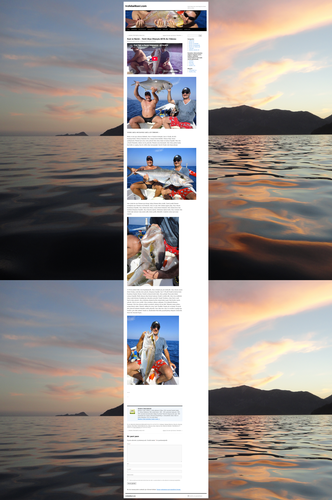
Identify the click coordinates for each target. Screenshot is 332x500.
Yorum (129, 443)
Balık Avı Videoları (167, 426)
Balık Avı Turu (159, 426)
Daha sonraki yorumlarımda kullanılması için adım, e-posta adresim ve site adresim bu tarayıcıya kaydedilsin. (154, 480)
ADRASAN (134, 29)
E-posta (129, 469)
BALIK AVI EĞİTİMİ (193, 43)
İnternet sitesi (130, 474)
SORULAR (172, 29)
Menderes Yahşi (131, 41)
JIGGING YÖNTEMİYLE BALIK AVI (135, 35)
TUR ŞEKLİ (180, 29)
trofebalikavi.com (136, 6)
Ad (128, 463)
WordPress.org (192, 65)
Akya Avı (175, 424)
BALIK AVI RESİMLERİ (194, 45)
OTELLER (165, 29)
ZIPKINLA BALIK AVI (194, 50)
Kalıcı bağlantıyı (137, 427)
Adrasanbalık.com (192, 70)
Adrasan (162, 424)
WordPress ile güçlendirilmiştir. (195, 496)
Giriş (128, 29)
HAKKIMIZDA (151, 29)
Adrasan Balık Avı (169, 424)
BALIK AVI (133, 424)
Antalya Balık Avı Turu (143, 426)
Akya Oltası (134, 426)
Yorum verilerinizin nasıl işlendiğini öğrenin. (169, 489)
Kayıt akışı (191, 62)
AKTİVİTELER (142, 29)
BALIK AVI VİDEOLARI (141, 424)
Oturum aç (191, 60)
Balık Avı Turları (152, 426)
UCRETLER (187, 29)
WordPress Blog (192, 71)
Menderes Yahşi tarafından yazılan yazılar (149, 419)
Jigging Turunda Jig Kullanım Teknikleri (172, 35)
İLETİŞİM (158, 29)
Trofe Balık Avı (175, 426)
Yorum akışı (191, 64)
